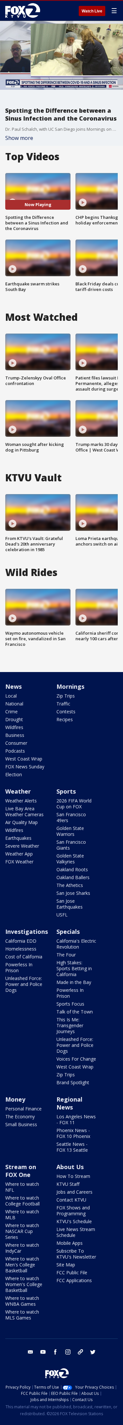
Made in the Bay (73, 982)
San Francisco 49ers (71, 817)
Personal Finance (23, 1109)
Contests (65, 711)
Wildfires (14, 727)
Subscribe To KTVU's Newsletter (76, 1254)
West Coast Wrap (23, 759)
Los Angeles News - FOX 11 (76, 1119)
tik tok (80, 1352)
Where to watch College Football (22, 1201)
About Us (70, 1167)
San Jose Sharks (73, 893)
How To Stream (73, 1176)
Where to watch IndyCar (22, 1248)
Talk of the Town (74, 1012)
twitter (93, 1352)
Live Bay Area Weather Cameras (24, 811)
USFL (62, 915)
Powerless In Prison (18, 967)
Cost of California (23, 956)
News (13, 686)
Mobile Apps (69, 1243)
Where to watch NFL (22, 1187)
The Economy (20, 1116)
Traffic (63, 704)
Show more (19, 138)
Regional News (69, 1103)
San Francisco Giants (71, 845)
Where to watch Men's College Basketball (22, 1265)
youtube (43, 1352)
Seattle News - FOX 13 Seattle (72, 1147)
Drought (14, 719)
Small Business (21, 1124)
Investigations (26, 931)
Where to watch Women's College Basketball (23, 1284)
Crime (11, 711)
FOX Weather (19, 861)
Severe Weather (22, 846)
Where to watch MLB (22, 1214)
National (14, 704)
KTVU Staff (67, 1184)
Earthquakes (18, 838)
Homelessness (20, 949)
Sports (66, 791)
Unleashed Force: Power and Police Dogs (23, 984)
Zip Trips (65, 696)
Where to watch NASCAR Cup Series (22, 1231)
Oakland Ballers (73, 877)
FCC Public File (71, 1272)
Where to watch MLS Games (22, 1315)
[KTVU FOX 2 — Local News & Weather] (24, 10)
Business (14, 735)
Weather (18, 791)
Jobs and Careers (74, 1192)
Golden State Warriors (70, 831)
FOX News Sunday (24, 766)
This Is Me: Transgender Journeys (69, 1025)
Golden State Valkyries (70, 859)
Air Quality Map (21, 822)
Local (11, 696)
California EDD (20, 941)
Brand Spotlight (72, 1082)
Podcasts (15, 751)
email (30, 1352)
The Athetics (69, 885)
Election (13, 774)
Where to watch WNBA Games (22, 1301)
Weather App (19, 854)
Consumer (16, 743)
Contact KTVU (71, 1200)
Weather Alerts (21, 801)
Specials (68, 931)
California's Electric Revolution (76, 944)
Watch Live (92, 11)
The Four (66, 955)
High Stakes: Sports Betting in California (74, 968)
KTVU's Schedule (74, 1221)
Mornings (70, 686)
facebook (55, 1352)
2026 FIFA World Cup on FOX (74, 804)
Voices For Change (76, 1059)
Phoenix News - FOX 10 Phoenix (73, 1133)
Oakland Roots (72, 869)
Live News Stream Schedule (75, 1232)
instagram (68, 1352)
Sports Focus (70, 1004)
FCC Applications (74, 1280)
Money (15, 1099)
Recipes (64, 719)
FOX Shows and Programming (73, 1210)
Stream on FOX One (20, 1171)
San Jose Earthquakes (69, 904)
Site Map (65, 1264)
